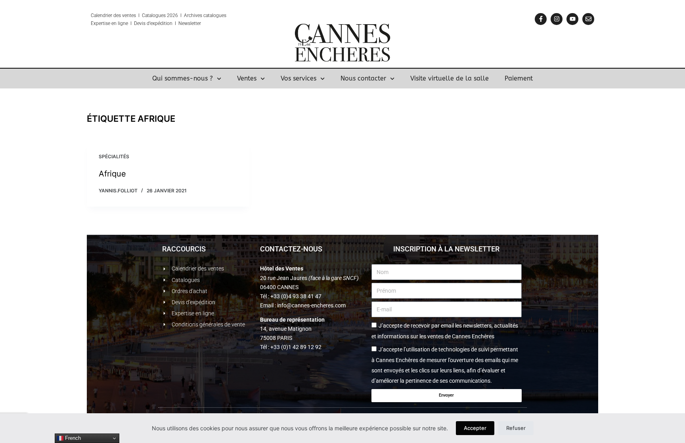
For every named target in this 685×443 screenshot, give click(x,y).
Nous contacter (363, 78)
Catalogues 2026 (160, 15)
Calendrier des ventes (113, 15)
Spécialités (114, 156)
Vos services (298, 78)
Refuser (516, 428)
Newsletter (189, 23)
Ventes (246, 78)
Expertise (100, 23)
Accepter (475, 428)
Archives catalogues (205, 15)
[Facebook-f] (541, 19)
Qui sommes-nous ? (182, 78)
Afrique (112, 173)
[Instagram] (557, 19)
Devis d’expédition (153, 23)
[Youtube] (572, 19)
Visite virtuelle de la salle (449, 78)
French (72, 438)
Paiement (519, 78)
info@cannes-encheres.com (311, 305)
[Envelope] (588, 19)
